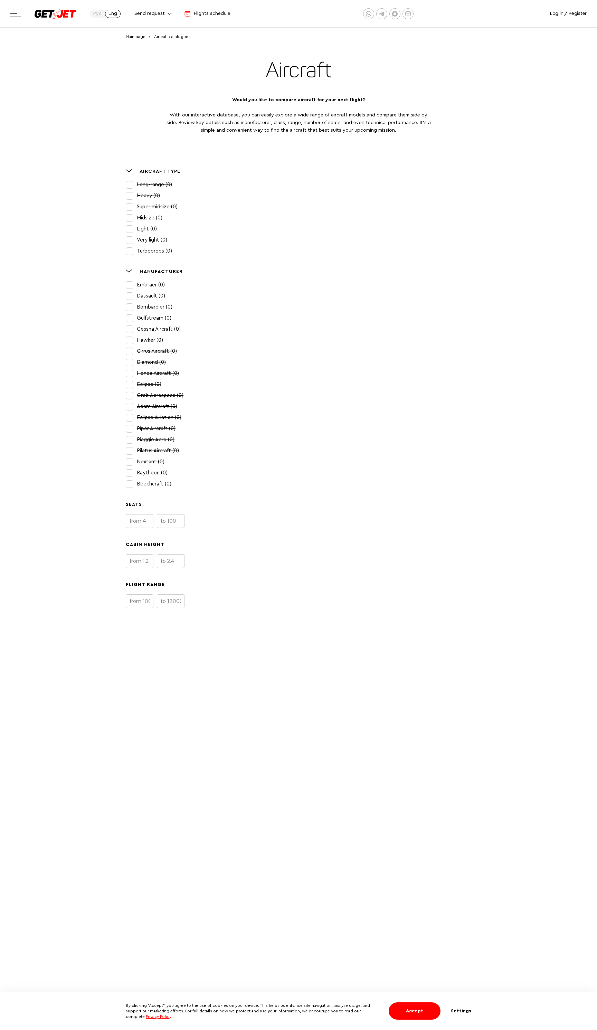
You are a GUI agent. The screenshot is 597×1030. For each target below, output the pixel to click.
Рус (97, 13)
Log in (556, 13)
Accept (414, 1011)
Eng (112, 13)
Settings (461, 1011)
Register (578, 13)
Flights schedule (212, 13)
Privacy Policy (158, 1016)
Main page (135, 37)
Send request (149, 13)
